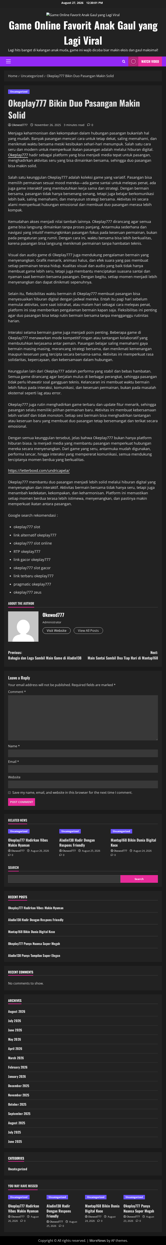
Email (13, 761)
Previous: (44, 655)
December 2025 (18, 1085)
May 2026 (14, 1039)
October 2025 (17, 1104)
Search (13, 867)
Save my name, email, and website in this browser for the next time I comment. (72, 792)
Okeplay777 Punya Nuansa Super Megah (34, 943)
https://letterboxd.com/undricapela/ (39, 470)
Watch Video (150, 61)
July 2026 (14, 1020)
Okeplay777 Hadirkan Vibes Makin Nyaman (28, 842)
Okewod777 (20, 125)
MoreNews (97, 1240)
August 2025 (16, 1122)
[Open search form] (123, 61)
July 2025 (14, 1132)
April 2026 (15, 1048)
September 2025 (19, 1113)
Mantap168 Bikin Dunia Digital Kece (133, 842)
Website (14, 777)
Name (14, 746)
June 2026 (15, 1030)
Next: (123, 655)
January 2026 (17, 1076)
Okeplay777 (18, 154)
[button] (8, 61)
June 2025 (15, 1141)
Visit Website (56, 630)
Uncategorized (19, 91)
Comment (17, 692)
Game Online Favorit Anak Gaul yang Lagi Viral (83, 32)
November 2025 (18, 1095)
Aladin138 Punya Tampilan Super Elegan (34, 955)
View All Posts (88, 630)
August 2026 (16, 1011)
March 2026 (16, 1057)
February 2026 (18, 1067)
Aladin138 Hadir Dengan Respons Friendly (77, 842)
